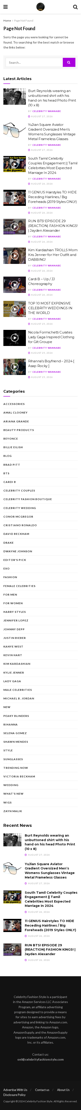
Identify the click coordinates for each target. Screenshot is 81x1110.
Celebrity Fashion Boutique (27, 499)
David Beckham (16, 534)
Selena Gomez (15, 733)
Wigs (7, 802)
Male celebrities (17, 689)
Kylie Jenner (13, 672)
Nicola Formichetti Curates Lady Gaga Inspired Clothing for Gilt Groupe (51, 337)
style (8, 750)
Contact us (42, 1090)
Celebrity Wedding (19, 508)
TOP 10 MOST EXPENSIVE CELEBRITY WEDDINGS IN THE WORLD (50, 308)
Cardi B (9, 482)
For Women (13, 603)
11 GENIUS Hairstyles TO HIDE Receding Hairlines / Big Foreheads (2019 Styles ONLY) (52, 197)
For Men (10, 594)
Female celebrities (19, 586)
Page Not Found (23, 20)
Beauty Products (18, 430)
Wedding (10, 785)
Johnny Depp (14, 629)
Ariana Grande (16, 421)
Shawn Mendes (15, 741)
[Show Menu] (5, 7)
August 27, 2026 (41, 116)
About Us (63, 1090)
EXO (6, 568)
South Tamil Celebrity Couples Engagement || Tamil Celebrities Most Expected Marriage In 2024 (51, 899)
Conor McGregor (18, 516)
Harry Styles (14, 611)
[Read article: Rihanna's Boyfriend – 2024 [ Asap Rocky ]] (14, 367)
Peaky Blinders (16, 716)
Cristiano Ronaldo (20, 525)
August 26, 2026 (41, 183)
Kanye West (13, 646)
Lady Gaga (12, 681)
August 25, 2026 (41, 323)
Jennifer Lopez (15, 620)
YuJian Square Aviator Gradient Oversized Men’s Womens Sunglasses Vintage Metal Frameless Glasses (50, 870)
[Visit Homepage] (40, 6)
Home (7, 20)
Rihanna (10, 724)
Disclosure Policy (14, 1095)
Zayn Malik (12, 811)
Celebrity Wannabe (46, 111)
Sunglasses (13, 759)
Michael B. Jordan (18, 698)
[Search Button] (75, 7)
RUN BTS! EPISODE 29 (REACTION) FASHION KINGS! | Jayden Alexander (53, 226)
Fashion (10, 577)
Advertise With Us (15, 1090)
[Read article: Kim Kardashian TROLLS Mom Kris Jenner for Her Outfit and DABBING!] (14, 256)
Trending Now (15, 767)
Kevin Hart (12, 655)
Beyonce (10, 438)
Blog (7, 456)
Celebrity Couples (19, 490)
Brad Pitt (11, 464)
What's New (13, 793)
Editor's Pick (14, 560)
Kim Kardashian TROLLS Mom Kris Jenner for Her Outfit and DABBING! (53, 255)
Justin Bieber (14, 638)
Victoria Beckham (19, 776)
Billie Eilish (13, 447)
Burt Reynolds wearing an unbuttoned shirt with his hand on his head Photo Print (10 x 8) (50, 842)
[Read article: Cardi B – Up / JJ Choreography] (14, 285)
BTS (6, 473)
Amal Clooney (15, 412)
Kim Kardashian (16, 663)
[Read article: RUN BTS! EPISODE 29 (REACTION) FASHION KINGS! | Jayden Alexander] (14, 227)
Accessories (14, 404)
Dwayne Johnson (17, 551)
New (7, 707)
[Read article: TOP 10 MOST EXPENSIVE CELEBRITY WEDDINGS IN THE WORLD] (14, 309)
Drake (8, 542)
